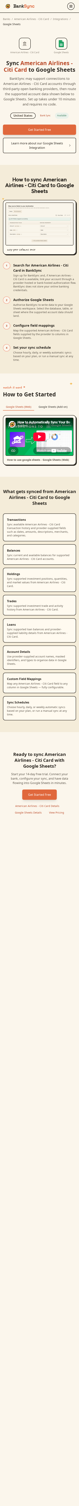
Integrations (60, 19)
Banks (6, 19)
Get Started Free (39, 130)
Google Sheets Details (28, 812)
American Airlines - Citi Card (31, 19)
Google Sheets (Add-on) (53, 407)
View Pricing (56, 812)
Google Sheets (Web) (18, 407)
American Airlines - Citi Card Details (37, 806)
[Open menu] (71, 6)
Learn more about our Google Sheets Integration (37, 145)
